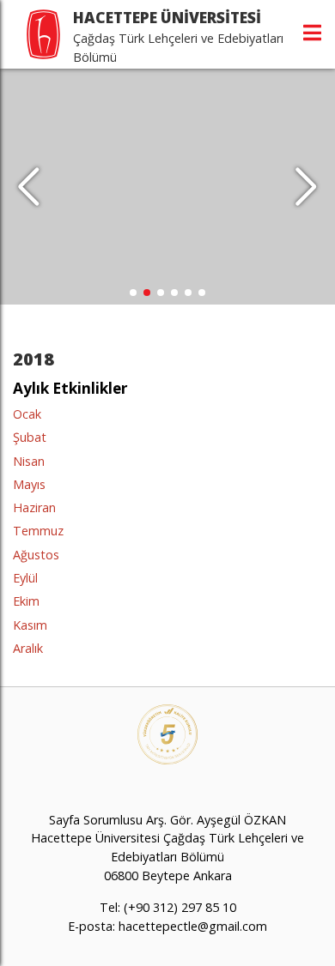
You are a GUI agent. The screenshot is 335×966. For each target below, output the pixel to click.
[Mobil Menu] (312, 32)
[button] (306, 187)
